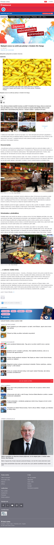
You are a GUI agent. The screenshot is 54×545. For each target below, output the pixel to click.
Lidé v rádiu (31, 481)
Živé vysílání (5, 314)
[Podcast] (1, 103)
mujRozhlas (4, 307)
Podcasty (3, 495)
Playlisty (34, 17)
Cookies (3, 523)
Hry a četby (5, 311)
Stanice (3, 481)
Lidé (39, 17)
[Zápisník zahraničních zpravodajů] (27, 30)
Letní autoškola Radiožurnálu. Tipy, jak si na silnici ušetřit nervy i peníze (28, 344)
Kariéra (29, 484)
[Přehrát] (2, 97)
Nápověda (30, 479)
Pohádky (20, 311)
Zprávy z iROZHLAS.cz (8, 418)
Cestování (4, 17)
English (24, 523)
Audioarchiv (26, 17)
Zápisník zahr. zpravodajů (7, 50)
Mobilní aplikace (5, 497)
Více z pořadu (5, 385)
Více (45, 17)
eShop (3, 484)
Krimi (13, 311)
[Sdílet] (4, 103)
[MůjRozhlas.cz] (3, 57)
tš (13, 292)
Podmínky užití (17, 523)
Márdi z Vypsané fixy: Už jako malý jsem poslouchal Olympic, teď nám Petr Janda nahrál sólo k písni (25, 460)
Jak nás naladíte (32, 477)
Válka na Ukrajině (5, 477)
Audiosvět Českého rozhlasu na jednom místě (11, 320)
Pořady (18, 17)
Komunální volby (5, 479)
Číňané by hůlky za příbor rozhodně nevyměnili (21, 333)
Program (12, 17)
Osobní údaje (9, 523)
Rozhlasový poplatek (33, 488)
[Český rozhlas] (5, 1)
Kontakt (30, 486)
